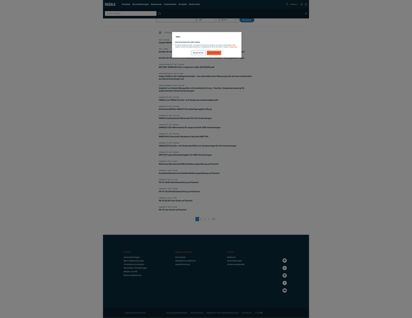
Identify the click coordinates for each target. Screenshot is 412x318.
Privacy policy (233, 47)
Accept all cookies (214, 53)
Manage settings (198, 53)
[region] (207, 45)
